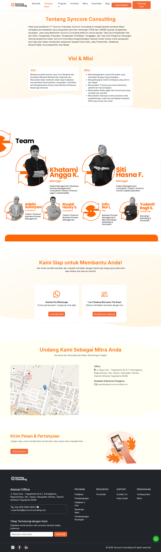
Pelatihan (79, 494)
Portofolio (101, 494)
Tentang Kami (48, 5)
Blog (107, 3)
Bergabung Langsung (104, 314)
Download (96, 3)
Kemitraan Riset (79, 511)
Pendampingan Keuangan (82, 518)
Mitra (85, 3)
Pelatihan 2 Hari (80, 504)
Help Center (122, 498)
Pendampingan (82, 498)
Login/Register (121, 5)
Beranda (36, 3)
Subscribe (60, 534)
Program (62, 3)
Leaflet (75, 414)
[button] (44, 387)
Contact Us (122, 494)
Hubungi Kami (141, 5)
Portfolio (74, 3)
